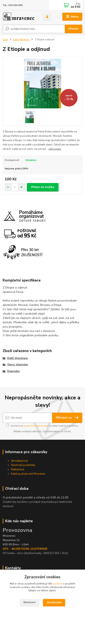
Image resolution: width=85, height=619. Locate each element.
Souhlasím (54, 602)
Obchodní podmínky (23, 465)
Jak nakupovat (19, 461)
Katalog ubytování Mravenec (28, 474)
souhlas (57, 583)
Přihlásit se (64, 418)
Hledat (73, 29)
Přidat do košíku (42, 187)
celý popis (54, 149)
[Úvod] (19, 16)
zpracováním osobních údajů (36, 425)
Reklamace (17, 469)
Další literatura (21, 39)
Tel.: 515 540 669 (13, 5)
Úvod (5, 39)
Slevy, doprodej (17, 364)
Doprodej (13, 371)
